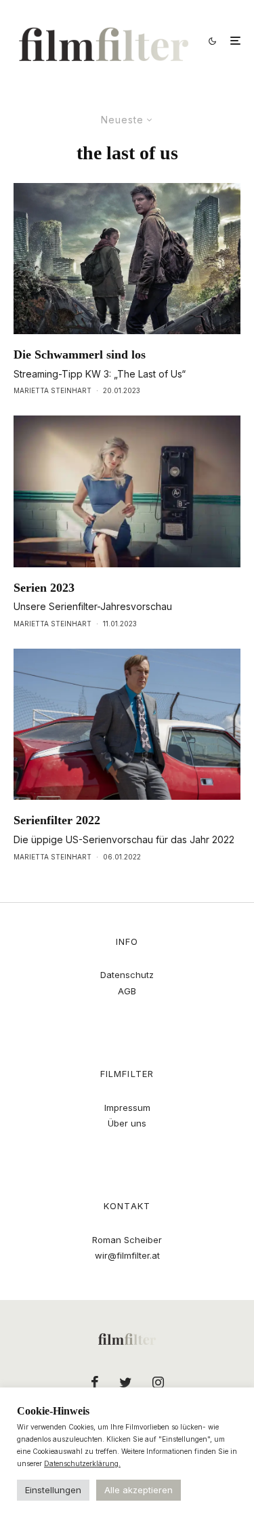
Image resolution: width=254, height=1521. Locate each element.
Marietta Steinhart (52, 390)
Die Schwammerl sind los (80, 354)
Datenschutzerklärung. (82, 1463)
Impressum (127, 1107)
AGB (127, 991)
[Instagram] (158, 1382)
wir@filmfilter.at (127, 1255)
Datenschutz (127, 974)
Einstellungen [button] (53, 1489)
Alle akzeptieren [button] (138, 1489)
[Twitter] (125, 1382)
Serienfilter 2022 (57, 820)
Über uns (127, 1123)
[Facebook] (95, 1382)
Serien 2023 (44, 587)
